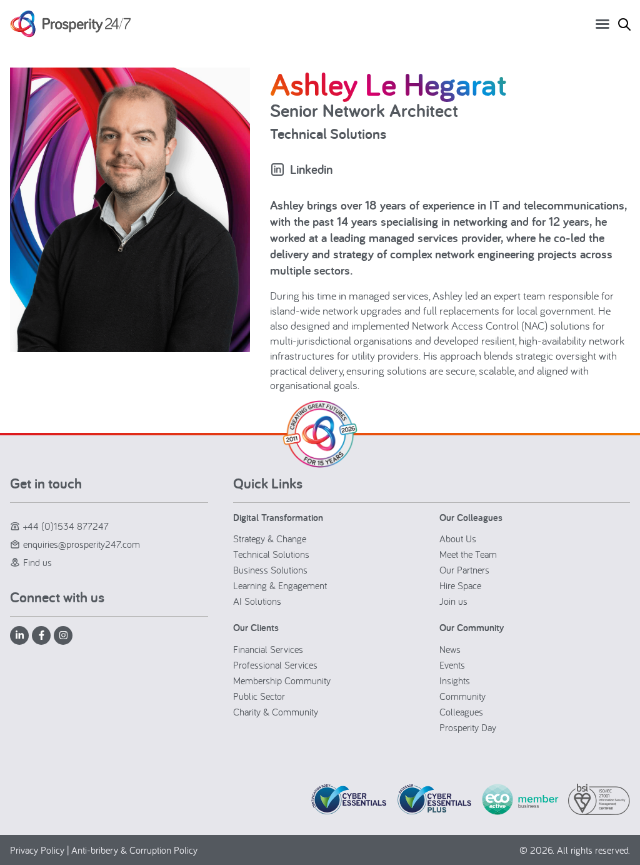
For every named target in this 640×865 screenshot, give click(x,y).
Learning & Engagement (280, 585)
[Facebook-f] (41, 635)
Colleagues (461, 712)
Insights (454, 680)
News (450, 649)
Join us (453, 601)
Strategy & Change (269, 538)
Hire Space (460, 585)
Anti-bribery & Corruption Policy (134, 850)
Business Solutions (270, 570)
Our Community (471, 627)
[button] (602, 24)
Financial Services (268, 649)
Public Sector (259, 696)
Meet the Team (468, 554)
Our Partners (464, 570)
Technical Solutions (271, 554)
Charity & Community (275, 712)
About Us (457, 538)
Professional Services (275, 665)
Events (452, 665)
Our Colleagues (470, 517)
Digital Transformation (278, 517)
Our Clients (256, 627)
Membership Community (282, 680)
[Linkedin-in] (19, 635)
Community (462, 696)
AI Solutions (257, 601)
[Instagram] (63, 635)
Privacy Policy (37, 850)
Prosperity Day (467, 727)
